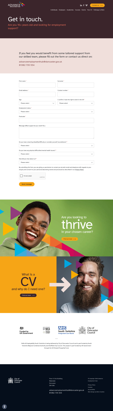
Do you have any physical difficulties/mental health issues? (37, 150)
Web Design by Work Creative (96, 392)
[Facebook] (84, 5)
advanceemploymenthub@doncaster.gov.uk (40, 61)
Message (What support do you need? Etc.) (32, 126)
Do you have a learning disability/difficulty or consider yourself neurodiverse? (43, 142)
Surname (61, 81)
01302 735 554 (27, 65)
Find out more (68, 239)
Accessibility (91, 389)
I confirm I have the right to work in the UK (71, 100)
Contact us (95, 5)
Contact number (63, 90)
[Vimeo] (87, 5)
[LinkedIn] (81, 5)
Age (20, 100)
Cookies (90, 387)
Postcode (22, 116)
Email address (24, 90)
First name (22, 81)
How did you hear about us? (28, 159)
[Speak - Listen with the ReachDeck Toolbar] (4, 406)
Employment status (25, 108)
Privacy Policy (79, 170)
